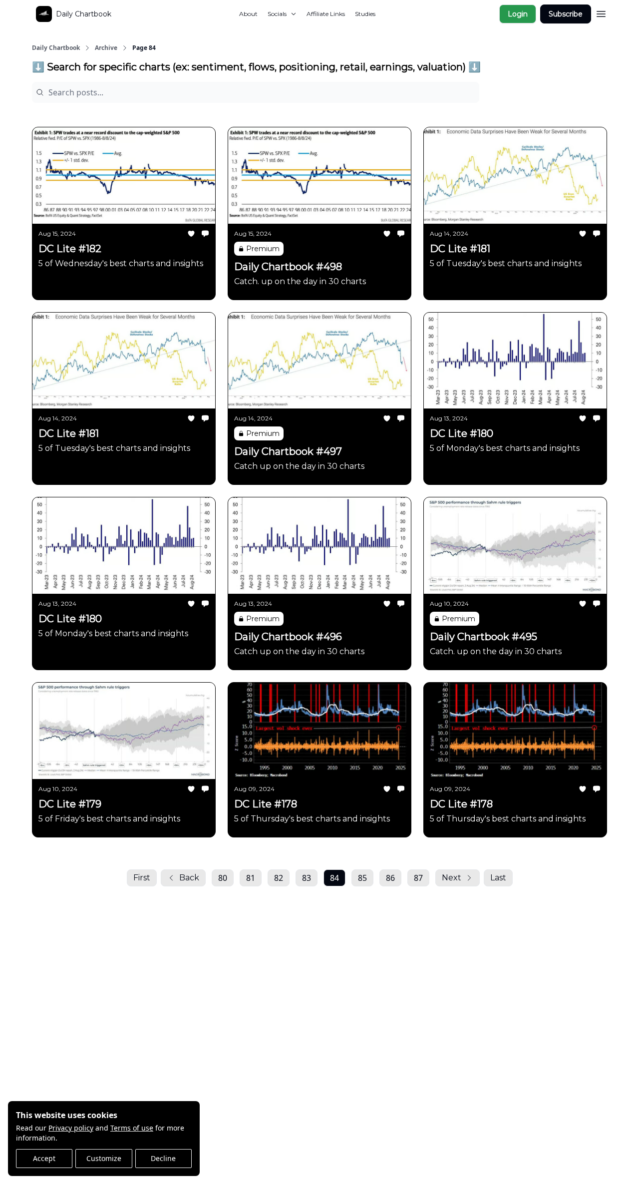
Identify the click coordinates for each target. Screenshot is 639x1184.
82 (278, 877)
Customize (103, 1158)
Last (498, 877)
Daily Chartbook (56, 48)
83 (306, 877)
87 (418, 877)
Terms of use (131, 1128)
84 (334, 877)
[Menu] (601, 12)
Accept (44, 1158)
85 (362, 877)
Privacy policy (70, 1128)
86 (390, 877)
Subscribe (566, 13)
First (141, 877)
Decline (163, 1158)
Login (518, 13)
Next (451, 877)
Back (189, 877)
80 (222, 877)
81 (250, 877)
